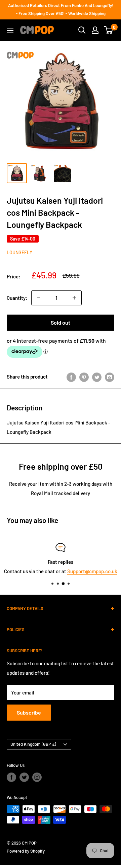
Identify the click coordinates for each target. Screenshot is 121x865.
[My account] (95, 30)
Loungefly (19, 252)
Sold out (60, 322)
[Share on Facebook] (71, 377)
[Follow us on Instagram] (37, 777)
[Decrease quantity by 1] (39, 298)
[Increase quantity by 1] (74, 298)
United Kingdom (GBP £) (33, 744)
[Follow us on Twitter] (24, 777)
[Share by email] (109, 377)
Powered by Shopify (26, 851)
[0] (109, 30)
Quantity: (17, 298)
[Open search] (82, 30)
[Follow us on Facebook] (11, 777)
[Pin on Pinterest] (84, 377)
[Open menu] (10, 30)
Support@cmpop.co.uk (92, 571)
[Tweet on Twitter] (97, 377)
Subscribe (29, 712)
